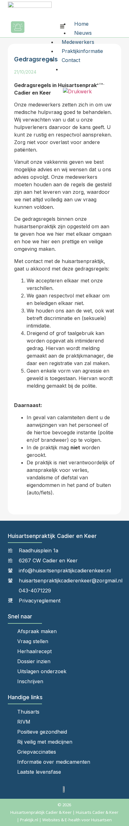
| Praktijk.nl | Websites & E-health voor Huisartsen (64, 820)
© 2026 (64, 805)
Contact (71, 60)
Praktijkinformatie (82, 51)
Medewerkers (78, 42)
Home (81, 24)
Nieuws (83, 33)
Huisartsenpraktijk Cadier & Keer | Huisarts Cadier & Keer (64, 812)
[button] (36, 27)
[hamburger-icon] (62, 27)
